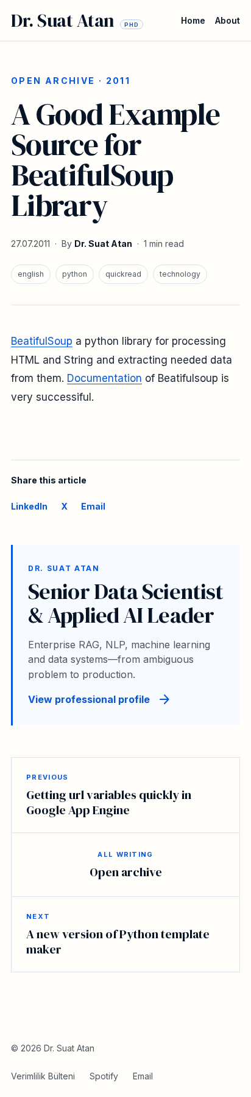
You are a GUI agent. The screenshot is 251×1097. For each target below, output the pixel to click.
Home (193, 20)
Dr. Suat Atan (103, 243)
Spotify (104, 1076)
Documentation (104, 378)
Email (93, 506)
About (227, 20)
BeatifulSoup (41, 341)
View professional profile (100, 699)
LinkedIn (29, 506)
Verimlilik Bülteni (43, 1076)
